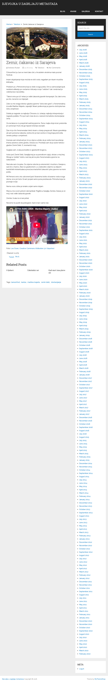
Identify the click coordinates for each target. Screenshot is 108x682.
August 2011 (84, 595)
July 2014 (83, 480)
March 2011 (83, 611)
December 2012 (85, 542)
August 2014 (84, 477)
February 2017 (84, 411)
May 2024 (83, 129)
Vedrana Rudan (14, 68)
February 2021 (84, 253)
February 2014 (84, 496)
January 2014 (84, 500)
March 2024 (83, 135)
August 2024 (84, 122)
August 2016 (84, 431)
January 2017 (84, 414)
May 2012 (83, 565)
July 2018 (83, 355)
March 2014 (83, 493)
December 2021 (85, 220)
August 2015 (84, 437)
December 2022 (85, 184)
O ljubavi (10, 270)
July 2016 (83, 434)
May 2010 (83, 644)
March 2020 (83, 289)
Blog (62, 11)
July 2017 (82, 394)
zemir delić (45, 282)
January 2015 (84, 460)
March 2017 (83, 408)
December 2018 (85, 339)
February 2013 (84, 536)
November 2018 (85, 342)
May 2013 (83, 526)
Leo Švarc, (15, 248)
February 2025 (84, 102)
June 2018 (83, 358)
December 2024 (85, 109)
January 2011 (84, 618)
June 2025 (83, 89)
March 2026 (83, 63)
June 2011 (83, 601)
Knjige (73, 11)
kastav (23, 282)
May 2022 (83, 207)
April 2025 (83, 96)
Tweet (11, 257)
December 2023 (85, 145)
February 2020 (85, 293)
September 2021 (85, 230)
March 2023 (83, 174)
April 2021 (83, 247)
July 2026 (83, 50)
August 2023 (84, 158)
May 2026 (83, 56)
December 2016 (85, 417)
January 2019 (84, 335)
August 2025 (84, 83)
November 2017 (85, 381)
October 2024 (84, 115)
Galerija (86, 11)
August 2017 (84, 391)
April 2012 (83, 569)
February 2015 (84, 457)
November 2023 (85, 148)
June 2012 (83, 562)
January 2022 (84, 217)
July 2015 (82, 440)
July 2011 (82, 598)
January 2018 (84, 375)
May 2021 (83, 243)
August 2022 (84, 197)
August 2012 (84, 555)
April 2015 (83, 450)
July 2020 (83, 276)
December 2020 (85, 260)
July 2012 (82, 559)
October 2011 (84, 588)
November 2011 (85, 585)
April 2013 (83, 529)
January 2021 (84, 257)
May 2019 (83, 322)
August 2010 (84, 634)
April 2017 (83, 404)
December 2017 (85, 378)
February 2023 (84, 178)
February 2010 (84, 654)
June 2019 (83, 319)
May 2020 (83, 283)
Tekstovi (41, 68)
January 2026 (84, 66)
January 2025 (84, 106)
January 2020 (84, 296)
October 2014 (84, 470)
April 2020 (83, 286)
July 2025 (83, 86)
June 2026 (83, 53)
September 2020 (86, 270)
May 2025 (83, 92)
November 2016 (85, 421)
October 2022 (84, 191)
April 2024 (83, 132)
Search (90, 34)
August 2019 (84, 312)
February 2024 (85, 138)
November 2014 (85, 467)
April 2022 (83, 211)
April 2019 (83, 326)
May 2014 (83, 486)
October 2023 (84, 152)
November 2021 (85, 224)
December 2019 (85, 299)
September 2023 (86, 155)
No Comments (54, 68)
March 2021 (83, 250)
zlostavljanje (56, 282)
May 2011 (83, 605)
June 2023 (83, 165)
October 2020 (84, 266)
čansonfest (15, 282)
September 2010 (86, 631)
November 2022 (85, 188)
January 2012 (84, 578)
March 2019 (83, 329)
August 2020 (84, 273)
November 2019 (85, 303)
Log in (81, 669)
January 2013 (84, 539)
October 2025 (84, 76)
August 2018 (84, 352)
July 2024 (83, 125)
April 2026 (83, 60)
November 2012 (85, 546)
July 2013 (82, 519)
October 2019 (84, 306)
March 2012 (83, 572)
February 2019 (84, 332)
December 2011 (85, 582)
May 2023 (83, 168)
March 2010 (83, 651)
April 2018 (83, 365)
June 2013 (83, 523)
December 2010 (85, 621)
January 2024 (84, 142)
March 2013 (83, 532)
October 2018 (84, 345)
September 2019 (86, 309)
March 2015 (83, 454)
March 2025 (83, 99)
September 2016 (86, 427)
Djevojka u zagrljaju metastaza (30, 3)
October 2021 (84, 227)
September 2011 (85, 591)
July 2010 (83, 637)
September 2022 (86, 194)
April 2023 (83, 171)
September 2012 (85, 552)
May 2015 (83, 447)
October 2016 (84, 424)
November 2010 (85, 624)
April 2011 (83, 608)
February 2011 (84, 614)
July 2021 (82, 237)
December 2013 (85, 503)
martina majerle (34, 282)
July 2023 (83, 161)
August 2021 (84, 234)
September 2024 (86, 119)
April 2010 (83, 647)
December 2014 (85, 463)
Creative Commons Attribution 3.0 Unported (37, 248)
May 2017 (83, 401)
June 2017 (83, 398)
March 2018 (83, 368)
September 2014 (86, 473)
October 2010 (84, 628)
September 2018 (86, 349)
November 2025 (85, 73)
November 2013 (85, 506)
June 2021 (83, 240)
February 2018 (84, 371)
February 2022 (84, 214)
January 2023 (84, 181)
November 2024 (85, 112)
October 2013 (84, 509)
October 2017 (84, 385)
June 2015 (83, 444)
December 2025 (85, 69)
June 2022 (83, 204)
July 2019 (83, 316)
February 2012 (84, 575)
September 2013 (85, 513)
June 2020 (83, 280)
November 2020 (85, 263)
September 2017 (85, 388)
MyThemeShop (100, 679)
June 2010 (83, 641)
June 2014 (83, 483)
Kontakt (99, 11)
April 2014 (83, 490)
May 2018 (83, 362)
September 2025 (86, 79)
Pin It (17, 257)
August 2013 (84, 516)
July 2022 (83, 201)
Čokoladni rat (33, 270)
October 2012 (84, 549)
